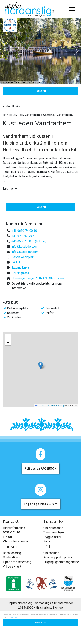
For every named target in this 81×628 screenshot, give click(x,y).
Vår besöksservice (15, 541)
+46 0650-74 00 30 (24, 231)
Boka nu (40, 91)
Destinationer (12, 557)
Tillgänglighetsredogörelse (61, 562)
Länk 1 (15, 262)
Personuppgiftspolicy (57, 557)
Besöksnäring (12, 553)
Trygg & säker (52, 537)
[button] (40, 80)
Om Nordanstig (53, 528)
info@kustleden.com (24, 246)
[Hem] (29, 9)
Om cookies (51, 553)
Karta (46, 541)
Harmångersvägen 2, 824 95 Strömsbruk (37, 278)
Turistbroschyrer (54, 532)
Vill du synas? (12, 566)
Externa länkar (20, 267)
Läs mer (8, 188)
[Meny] (72, 9)
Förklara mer (12, 617)
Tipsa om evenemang (17, 562)
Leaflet (40, 405)
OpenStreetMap (56, 405)
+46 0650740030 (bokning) (29, 241)
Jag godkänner (40, 622)
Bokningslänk (20, 273)
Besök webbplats (23, 257)
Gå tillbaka (13, 106)
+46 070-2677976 (23, 236)
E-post (7, 537)
